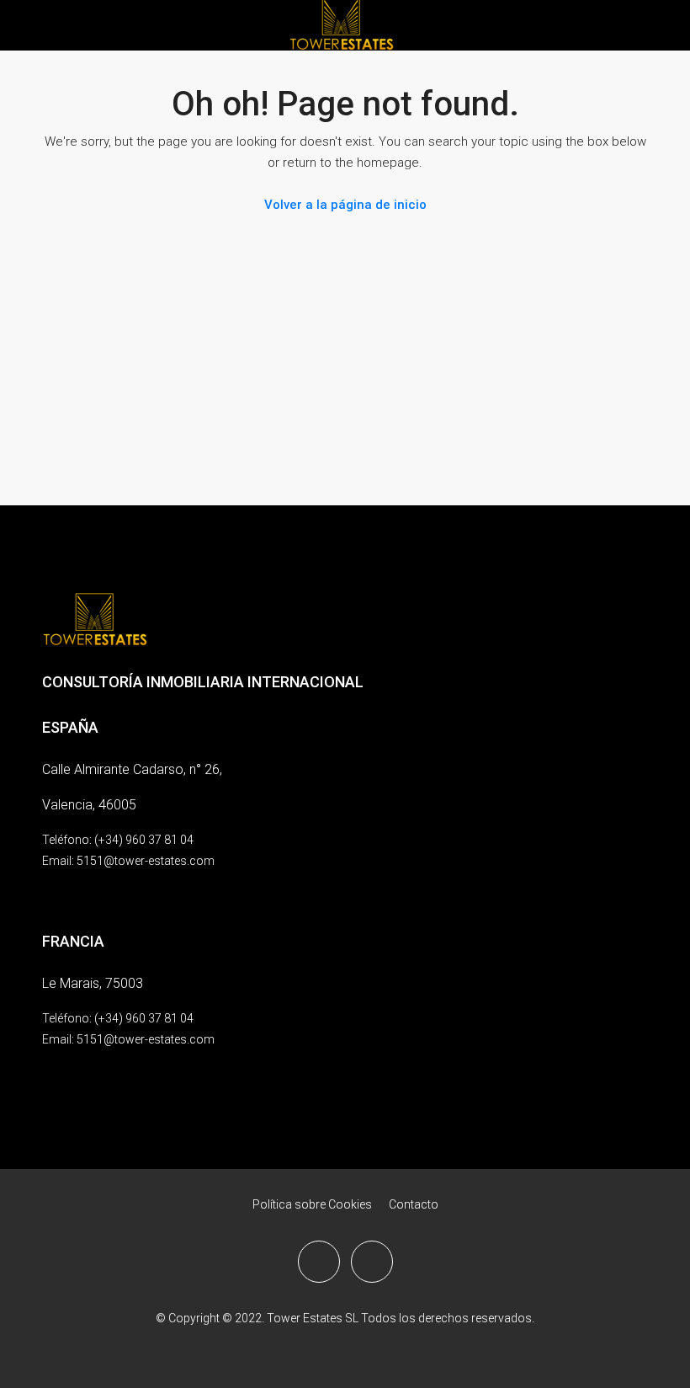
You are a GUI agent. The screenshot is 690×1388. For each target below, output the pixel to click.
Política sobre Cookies (312, 1204)
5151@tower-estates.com (146, 861)
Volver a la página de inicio (345, 204)
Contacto (413, 1204)
